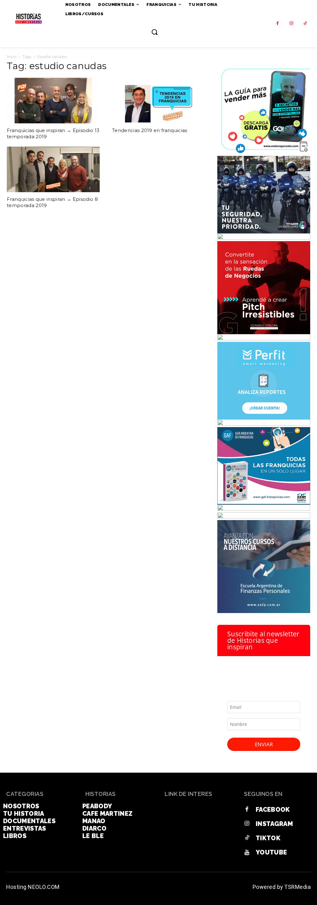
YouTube (271, 852)
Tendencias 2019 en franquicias (149, 130)
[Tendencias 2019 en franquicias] (158, 100)
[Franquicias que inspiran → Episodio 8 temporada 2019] (53, 169)
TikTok (268, 838)
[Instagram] (291, 23)
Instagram (274, 824)
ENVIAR (264, 744)
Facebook (273, 809)
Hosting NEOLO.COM (33, 887)
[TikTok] (305, 23)
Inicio (11, 56)
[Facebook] (277, 23)
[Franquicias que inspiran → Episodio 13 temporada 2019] (53, 100)
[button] (154, 32)
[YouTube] (247, 852)
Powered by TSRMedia (282, 887)
